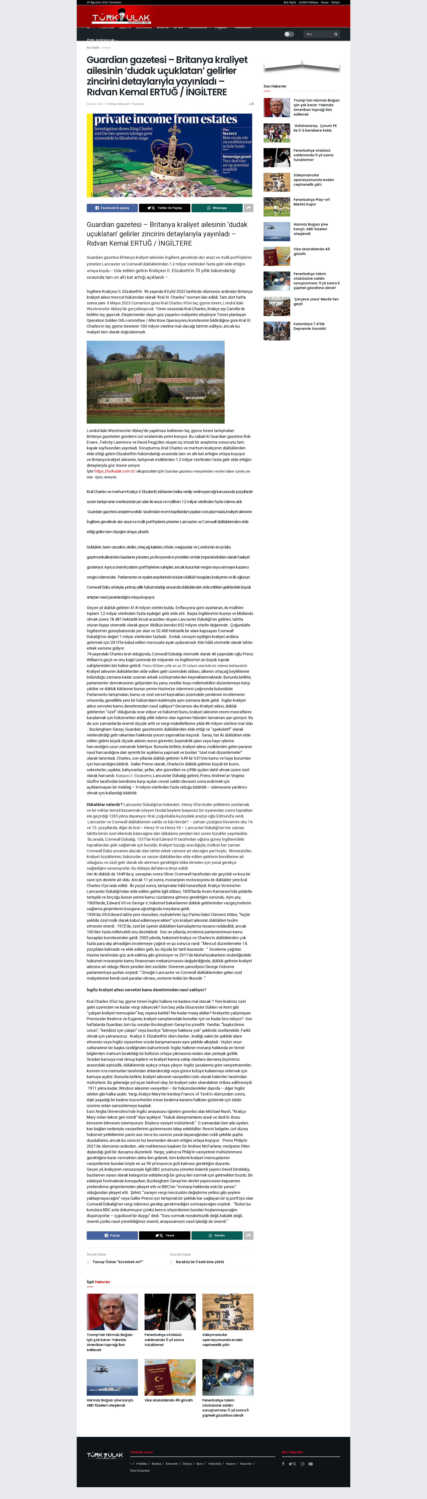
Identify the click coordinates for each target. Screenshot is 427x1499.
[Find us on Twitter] (292, 1464)
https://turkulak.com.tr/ (114, 471)
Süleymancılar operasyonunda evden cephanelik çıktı (222, 1339)
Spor (199, 1464)
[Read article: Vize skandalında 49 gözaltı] (170, 1377)
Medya (156, 1464)
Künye (325, 2)
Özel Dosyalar (100, 40)
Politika (141, 1464)
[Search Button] (336, 34)
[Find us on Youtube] (311, 1464)
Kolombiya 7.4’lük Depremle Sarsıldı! (310, 326)
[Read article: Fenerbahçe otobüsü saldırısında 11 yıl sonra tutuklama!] (170, 1312)
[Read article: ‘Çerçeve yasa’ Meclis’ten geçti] (277, 306)
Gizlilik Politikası (308, 2)
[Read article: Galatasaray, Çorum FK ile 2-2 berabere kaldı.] (277, 133)
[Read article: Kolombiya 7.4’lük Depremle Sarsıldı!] (277, 331)
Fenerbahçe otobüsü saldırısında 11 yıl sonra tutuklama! (164, 1339)
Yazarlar (138, 104)
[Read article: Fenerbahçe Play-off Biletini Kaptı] (277, 206)
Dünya (107, 48)
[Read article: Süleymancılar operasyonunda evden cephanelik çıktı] (228, 1312)
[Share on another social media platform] (249, 208)
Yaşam (230, 1464)
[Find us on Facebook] (283, 1464)
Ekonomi (172, 1464)
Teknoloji (214, 1464)
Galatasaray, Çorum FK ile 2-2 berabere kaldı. (315, 128)
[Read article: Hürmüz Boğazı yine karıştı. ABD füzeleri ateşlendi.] (112, 1377)
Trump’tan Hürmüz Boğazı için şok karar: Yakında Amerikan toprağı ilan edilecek (110, 1342)
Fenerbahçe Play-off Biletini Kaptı (312, 202)
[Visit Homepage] (122, 16)
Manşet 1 (124, 104)
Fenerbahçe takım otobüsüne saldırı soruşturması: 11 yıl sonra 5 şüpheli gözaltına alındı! (225, 1408)
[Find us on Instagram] (302, 1464)
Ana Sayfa (290, 2)
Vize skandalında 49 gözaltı (169, 1400)
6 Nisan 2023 (95, 104)
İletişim (335, 2)
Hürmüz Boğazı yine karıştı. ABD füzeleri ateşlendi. (110, 1403)
